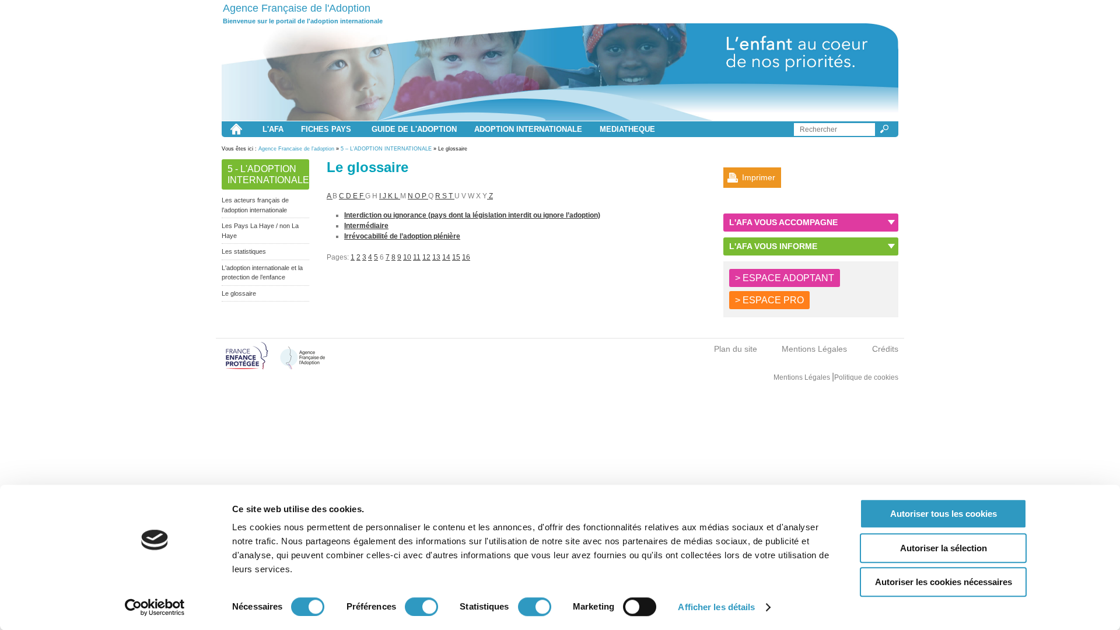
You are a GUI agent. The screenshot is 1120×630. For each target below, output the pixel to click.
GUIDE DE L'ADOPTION (414, 129)
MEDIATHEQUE (627, 129)
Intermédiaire (366, 226)
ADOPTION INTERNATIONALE (528, 129)
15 (456, 257)
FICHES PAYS (326, 129)
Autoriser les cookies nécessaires (943, 582)
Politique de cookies (866, 377)
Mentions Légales (814, 349)
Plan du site (735, 349)
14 (446, 257)
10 (407, 257)
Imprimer (758, 177)
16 (466, 257)
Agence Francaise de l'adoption (296, 149)
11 (417, 257)
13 (436, 257)
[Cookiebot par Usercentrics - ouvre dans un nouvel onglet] (155, 607)
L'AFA (273, 129)
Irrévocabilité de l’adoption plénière (402, 236)
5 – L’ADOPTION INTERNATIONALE (386, 149)
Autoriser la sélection (943, 548)
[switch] (421, 606)
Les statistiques (244, 251)
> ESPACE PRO (769, 300)
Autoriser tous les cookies (943, 514)
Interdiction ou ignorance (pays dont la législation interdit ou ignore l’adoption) (472, 215)
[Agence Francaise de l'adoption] (560, 72)
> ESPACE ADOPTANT (784, 278)
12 (426, 257)
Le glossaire (239, 293)
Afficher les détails (716, 607)
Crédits (885, 349)
